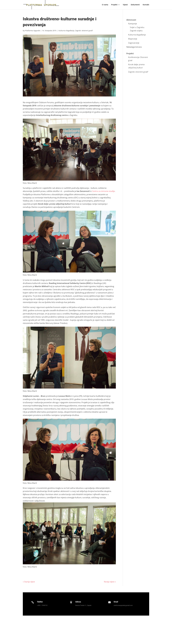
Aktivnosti (131, 20)
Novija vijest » (110, 581)
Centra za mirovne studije (103, 191)
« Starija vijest (29, 581)
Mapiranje (132, 38)
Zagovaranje (133, 43)
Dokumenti (135, 5)
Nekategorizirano (134, 47)
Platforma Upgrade (32, 30)
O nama (105, 5)
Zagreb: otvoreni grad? (84, 30)
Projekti (130, 53)
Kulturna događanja (66, 30)
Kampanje (132, 23)
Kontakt (146, 5)
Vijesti (125, 5)
